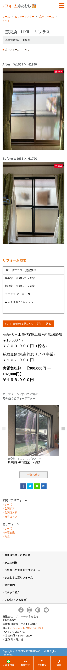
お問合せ (25, 664)
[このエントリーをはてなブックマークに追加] (44, 486)
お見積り (41, 664)
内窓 (7, 536)
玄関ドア (9, 508)
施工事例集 (10, 562)
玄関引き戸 (10, 512)
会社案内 (9, 585)
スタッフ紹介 (12, 592)
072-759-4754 (35, 627)
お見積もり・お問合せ (17, 555)
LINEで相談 (8, 664)
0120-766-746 (17, 627)
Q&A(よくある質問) (15, 599)
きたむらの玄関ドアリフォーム (22, 570)
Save (60, 71)
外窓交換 (9, 532)
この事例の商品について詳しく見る (29, 323)
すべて (8, 504)
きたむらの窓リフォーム (18, 577)
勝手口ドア (10, 516)
